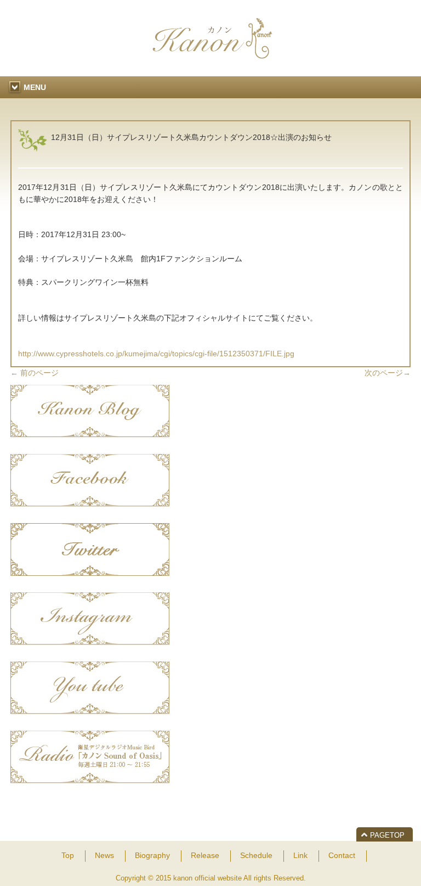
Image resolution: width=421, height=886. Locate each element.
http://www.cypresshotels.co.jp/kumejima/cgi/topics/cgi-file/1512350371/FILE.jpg (156, 353)
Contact (341, 855)
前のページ (34, 372)
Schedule (256, 855)
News (104, 855)
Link (300, 855)
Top (67, 855)
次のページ (388, 372)
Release (205, 855)
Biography (152, 855)
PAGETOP (387, 835)
